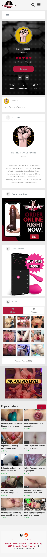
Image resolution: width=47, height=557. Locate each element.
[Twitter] (20, 77)
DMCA (39, 544)
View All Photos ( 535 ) (23, 361)
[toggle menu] (7, 15)
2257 (10, 546)
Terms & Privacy (27, 546)
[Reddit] (27, 77)
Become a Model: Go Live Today (24, 540)
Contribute (32, 544)
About (36, 546)
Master (23, 48)
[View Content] (9, 5)
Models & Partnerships (19, 544)
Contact (8, 544)
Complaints (17, 546)
